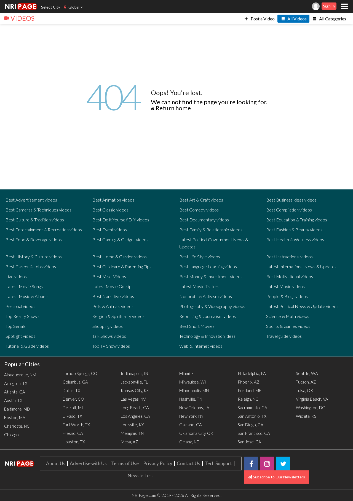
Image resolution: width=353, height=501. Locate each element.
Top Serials (16, 326)
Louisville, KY (132, 424)
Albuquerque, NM (20, 374)
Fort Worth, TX (76, 424)
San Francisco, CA (254, 433)
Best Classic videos (110, 209)
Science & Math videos (287, 316)
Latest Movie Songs (24, 286)
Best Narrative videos (113, 296)
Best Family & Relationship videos (210, 229)
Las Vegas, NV (133, 398)
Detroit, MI (73, 407)
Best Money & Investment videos (210, 276)
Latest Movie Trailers (199, 286)
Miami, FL (187, 373)
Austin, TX (13, 400)
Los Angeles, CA (135, 416)
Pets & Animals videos (112, 306)
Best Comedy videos (199, 209)
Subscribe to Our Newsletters (278, 477)
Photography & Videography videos (212, 306)
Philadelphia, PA (252, 373)
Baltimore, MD (17, 408)
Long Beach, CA (135, 407)
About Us (55, 463)
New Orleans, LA (194, 407)
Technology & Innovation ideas (207, 336)
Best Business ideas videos (291, 199)
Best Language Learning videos (208, 266)
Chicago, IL (14, 434)
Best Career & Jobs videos (31, 266)
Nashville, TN (190, 398)
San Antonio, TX (252, 416)
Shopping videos (107, 326)
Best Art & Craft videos (201, 199)
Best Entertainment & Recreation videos (44, 229)
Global (74, 7)
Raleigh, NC (248, 398)
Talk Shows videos (109, 336)
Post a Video (262, 18)
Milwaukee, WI (192, 381)
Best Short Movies (197, 326)
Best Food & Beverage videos (34, 239)
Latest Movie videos (285, 286)
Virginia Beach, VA (312, 398)
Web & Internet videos (200, 346)
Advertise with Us (88, 463)
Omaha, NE (189, 441)
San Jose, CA (249, 441)
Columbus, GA (75, 381)
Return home (172, 108)
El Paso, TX (72, 416)
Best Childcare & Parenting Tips (121, 266)
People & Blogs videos (287, 296)
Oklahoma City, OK (196, 433)
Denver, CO (73, 398)
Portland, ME (249, 390)
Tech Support (218, 463)
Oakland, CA (190, 424)
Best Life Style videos (199, 256)
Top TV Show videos (111, 346)
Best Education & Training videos (296, 219)
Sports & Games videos (288, 326)
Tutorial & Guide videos (27, 346)
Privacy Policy (157, 463)
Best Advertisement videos (31, 199)
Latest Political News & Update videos (302, 306)
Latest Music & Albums (27, 296)
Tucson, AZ (306, 381)
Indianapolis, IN (134, 373)
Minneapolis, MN (194, 390)
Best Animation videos (113, 199)
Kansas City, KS (135, 390)
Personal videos (20, 306)
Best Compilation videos (289, 209)
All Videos (297, 18)
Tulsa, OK (304, 390)
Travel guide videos (284, 336)
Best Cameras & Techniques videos (38, 209)
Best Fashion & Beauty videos (294, 229)
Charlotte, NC (17, 426)
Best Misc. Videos (109, 276)
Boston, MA (14, 417)
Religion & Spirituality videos (118, 316)
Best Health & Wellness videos (295, 239)
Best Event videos (109, 229)
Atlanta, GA (14, 391)
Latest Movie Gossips (112, 286)
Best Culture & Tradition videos (35, 219)
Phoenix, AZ (249, 381)
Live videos (16, 276)
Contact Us (188, 463)
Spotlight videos (20, 336)
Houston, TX (74, 441)
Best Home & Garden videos (119, 256)
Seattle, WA (307, 373)
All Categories (332, 18)
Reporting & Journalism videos (207, 316)
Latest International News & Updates (301, 266)
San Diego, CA (250, 424)
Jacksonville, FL (134, 381)
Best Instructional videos (289, 256)
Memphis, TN (132, 433)
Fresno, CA (73, 433)
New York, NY (191, 416)
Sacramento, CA (252, 407)
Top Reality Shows (22, 316)
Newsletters (141, 475)
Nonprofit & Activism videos (205, 296)
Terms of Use (125, 463)
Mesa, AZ (129, 441)
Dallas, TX (71, 390)
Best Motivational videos (289, 276)
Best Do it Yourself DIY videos (120, 219)
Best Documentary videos (204, 219)
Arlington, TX (15, 383)
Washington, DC (310, 407)
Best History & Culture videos (34, 256)
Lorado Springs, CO (80, 373)
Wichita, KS (306, 416)
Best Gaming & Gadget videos (120, 239)
